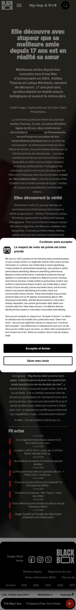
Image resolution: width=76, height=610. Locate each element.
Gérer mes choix (38, 361)
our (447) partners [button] (22, 258)
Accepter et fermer (38, 348)
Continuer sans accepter (55, 242)
